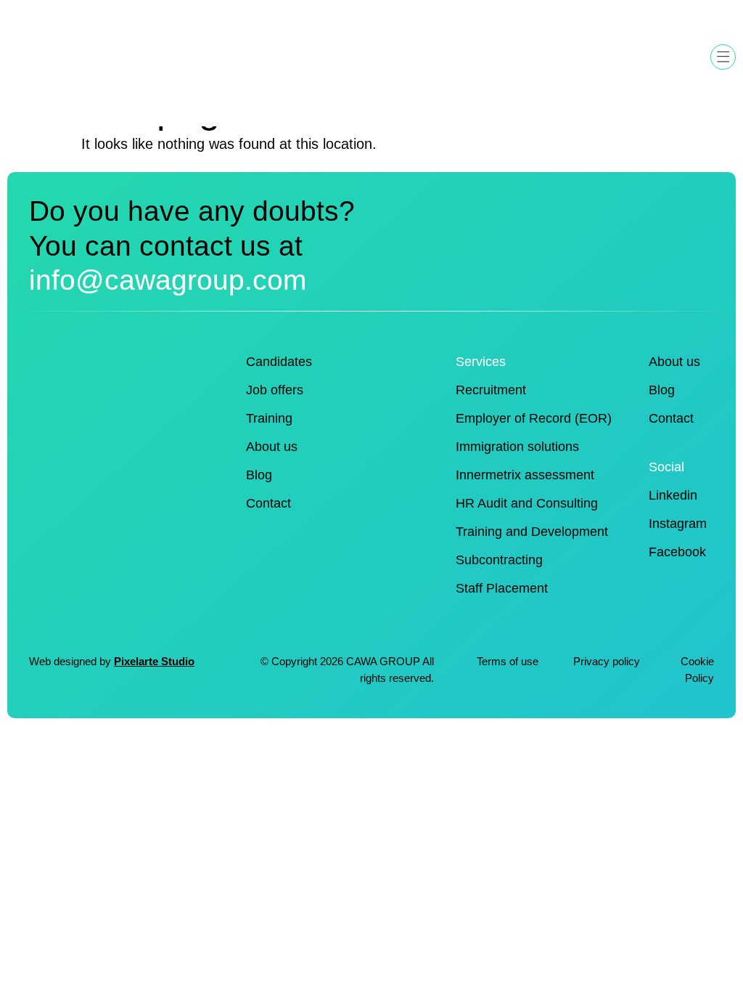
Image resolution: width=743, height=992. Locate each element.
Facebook (677, 552)
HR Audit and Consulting (527, 503)
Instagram (678, 523)
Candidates (279, 361)
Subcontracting (499, 560)
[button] (723, 57)
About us (271, 446)
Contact (268, 503)
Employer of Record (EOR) (534, 418)
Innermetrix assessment (525, 475)
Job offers (274, 390)
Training (269, 418)
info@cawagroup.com (167, 280)
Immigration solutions (517, 446)
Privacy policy (608, 661)
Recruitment (491, 390)
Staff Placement (502, 588)
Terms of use (507, 661)
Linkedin (673, 495)
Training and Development (532, 531)
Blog (259, 475)
